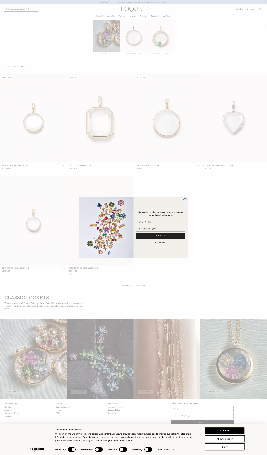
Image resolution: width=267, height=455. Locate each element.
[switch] (99, 449)
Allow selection (225, 439)
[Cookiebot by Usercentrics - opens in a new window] (37, 450)
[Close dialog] (185, 199)
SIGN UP (160, 236)
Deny (225, 447)
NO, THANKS (161, 243)
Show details (163, 449)
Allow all (224, 430)
